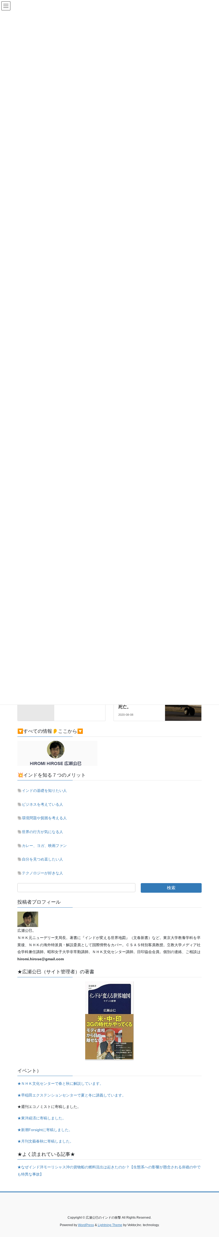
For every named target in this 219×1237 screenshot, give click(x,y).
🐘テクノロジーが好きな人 (40, 873)
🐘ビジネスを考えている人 (40, 804)
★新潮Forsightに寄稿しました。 (44, 1130)
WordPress (86, 1225)
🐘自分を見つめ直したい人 (40, 859)
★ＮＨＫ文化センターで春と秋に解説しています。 (60, 1083)
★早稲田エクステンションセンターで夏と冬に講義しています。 (71, 1095)
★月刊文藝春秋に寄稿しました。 (45, 1141)
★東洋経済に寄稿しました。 (41, 1118)
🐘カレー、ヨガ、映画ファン (42, 845)
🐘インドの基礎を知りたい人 (42, 790)
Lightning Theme (110, 1225)
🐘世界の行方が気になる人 (40, 832)
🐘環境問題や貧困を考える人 (42, 818)
